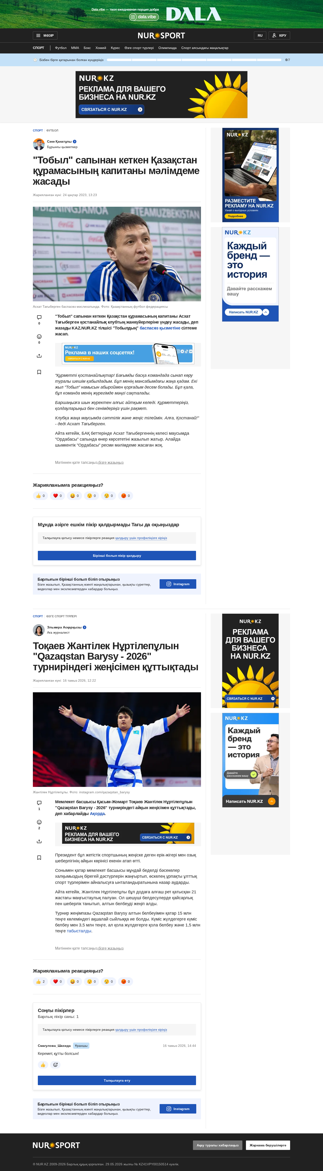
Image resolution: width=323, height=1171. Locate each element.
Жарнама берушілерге (268, 1145)
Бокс (87, 48)
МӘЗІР (49, 35)
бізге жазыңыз (110, 463)
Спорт (38, 48)
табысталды (79, 931)
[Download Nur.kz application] (161, 14)
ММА (75, 48)
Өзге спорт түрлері (139, 48)
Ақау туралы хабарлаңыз (218, 1145)
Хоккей (101, 48)
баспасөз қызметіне (160, 328)
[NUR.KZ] (161, 35)
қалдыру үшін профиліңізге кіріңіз (141, 538)
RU (260, 35)
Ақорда (97, 813)
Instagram (181, 584)
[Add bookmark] (39, 372)
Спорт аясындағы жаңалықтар (204, 48)
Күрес (115, 48)
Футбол (60, 48)
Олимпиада (167, 48)
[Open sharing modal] (39, 356)
